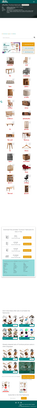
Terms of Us (26, 404)
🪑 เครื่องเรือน (14, 33)
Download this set (28, 44)
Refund (30, 404)
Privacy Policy (22, 404)
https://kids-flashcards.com (25, 406)
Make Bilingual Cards (29, 52)
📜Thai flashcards (5, 33)
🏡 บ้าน (9, 33)
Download (27, 237)
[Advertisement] (18, 25)
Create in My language (29, 48)
